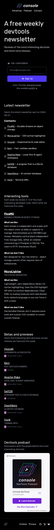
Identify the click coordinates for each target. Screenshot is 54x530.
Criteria (23, 524)
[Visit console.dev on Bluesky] (49, 524)
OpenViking (12, 173)
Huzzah (11, 142)
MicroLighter (13, 136)
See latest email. (34, 85)
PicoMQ (11, 126)
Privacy (32, 524)
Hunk (9, 180)
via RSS (31, 88)
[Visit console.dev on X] (45, 524)
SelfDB (10, 164)
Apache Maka (13, 154)
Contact (38, 10)
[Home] (5, 524)
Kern (9, 148)
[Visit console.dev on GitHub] (40, 524)
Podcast (28, 10)
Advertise (17, 10)
